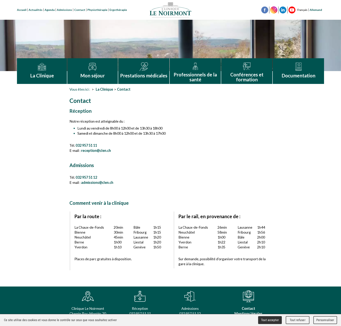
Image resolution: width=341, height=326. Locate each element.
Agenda (50, 9)
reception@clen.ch (96, 150)
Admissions (64, 9)
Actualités (35, 9)
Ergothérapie (118, 9)
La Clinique (104, 89)
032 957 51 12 (86, 177)
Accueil (21, 9)
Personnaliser (325, 320)
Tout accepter (270, 320)
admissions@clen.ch (97, 182)
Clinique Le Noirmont (170, 9)
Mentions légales (248, 314)
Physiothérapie (97, 9)
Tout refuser (297, 320)
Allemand (316, 9)
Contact (79, 9)
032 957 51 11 (86, 145)
